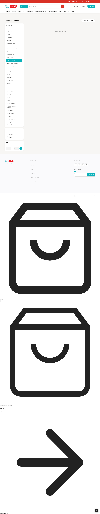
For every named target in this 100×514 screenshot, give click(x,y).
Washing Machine (11, 122)
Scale (8, 100)
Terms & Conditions (35, 177)
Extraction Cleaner (12, 60)
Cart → (6, 513)
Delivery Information (35, 181)
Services (14, 11)
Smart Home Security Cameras (12, 106)
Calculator (9, 37)
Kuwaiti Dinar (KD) (72, 1)
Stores (19, 11)
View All (2, 408)
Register (90, 1)
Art (24, 11)
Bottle (8, 34)
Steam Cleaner (10, 113)
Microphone (10, 80)
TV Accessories (11, 119)
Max (15, 145)
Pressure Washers (11, 91)
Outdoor (9, 83)
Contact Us (33, 186)
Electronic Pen (10, 57)
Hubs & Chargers (11, 66)
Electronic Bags (10, 54)
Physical (11, 134)
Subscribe (91, 174)
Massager (9, 77)
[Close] (0, 301)
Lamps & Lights (10, 71)
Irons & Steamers (11, 69)
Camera (9, 40)
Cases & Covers (11, 43)
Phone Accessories (11, 89)
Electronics (66, 11)
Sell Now (91, 6)
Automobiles (30, 11)
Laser (8, 74)
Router (8, 97)
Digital (10, 137)
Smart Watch (10, 110)
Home (6, 17)
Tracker (9, 116)
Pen (8, 86)
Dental (8, 51)
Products (7, 11)
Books (60, 11)
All (21, 6)
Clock (8, 46)
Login (83, 1)
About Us (33, 173)
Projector (9, 94)
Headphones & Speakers (13, 63)
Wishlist (83, 6)
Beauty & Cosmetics (52, 11)
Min (7, 145)
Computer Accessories (12, 49)
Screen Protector (11, 103)
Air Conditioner (10, 31)
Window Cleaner (11, 124)
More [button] (73, 11)
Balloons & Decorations (40, 11)
